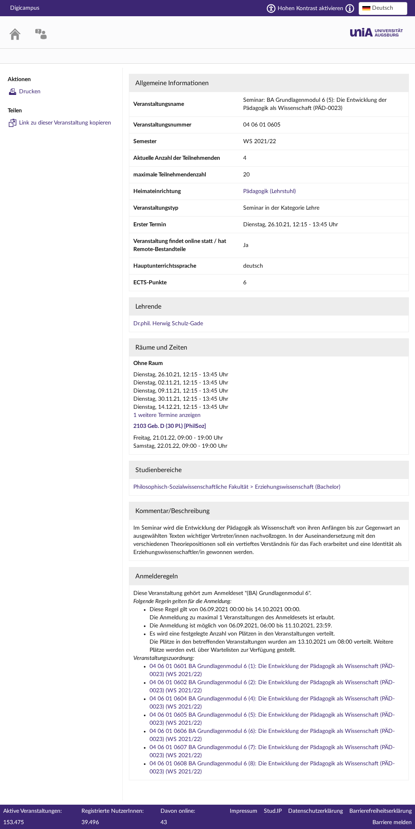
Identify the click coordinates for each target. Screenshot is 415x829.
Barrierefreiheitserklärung (380, 811)
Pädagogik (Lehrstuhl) (269, 191)
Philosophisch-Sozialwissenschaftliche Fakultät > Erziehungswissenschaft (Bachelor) (236, 487)
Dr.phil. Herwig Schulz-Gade (168, 323)
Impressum (243, 811)
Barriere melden (392, 822)
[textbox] (383, 8)
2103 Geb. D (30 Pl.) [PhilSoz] (169, 426)
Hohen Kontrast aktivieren (310, 8)
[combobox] (383, 8)
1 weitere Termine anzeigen (167, 415)
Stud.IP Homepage (376, 32)
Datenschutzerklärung (315, 811)
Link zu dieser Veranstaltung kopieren (65, 123)
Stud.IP (273, 811)
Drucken (30, 91)
